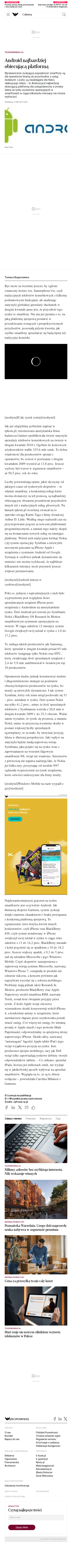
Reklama (9, 1455)
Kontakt (9, 1436)
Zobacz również (13, 1118)
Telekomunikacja (14, 52)
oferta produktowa (15, 1497)
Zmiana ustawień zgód (48, 1436)
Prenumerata (12, 1462)
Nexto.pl (40, 1462)
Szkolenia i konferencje (17, 1485)
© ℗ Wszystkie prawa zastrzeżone (23, 1098)
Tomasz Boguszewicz (17, 277)
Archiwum (10, 1465)
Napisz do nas (12, 1439)
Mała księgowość (45, 1465)
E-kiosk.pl (41, 1455)
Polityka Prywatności (47, 1432)
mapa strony (11, 1491)
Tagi (57, 1118)
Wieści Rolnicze (44, 1472)
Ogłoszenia (11, 1459)
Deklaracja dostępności (48, 1446)
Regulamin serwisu (46, 1439)
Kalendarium (42, 1491)
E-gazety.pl (42, 1459)
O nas (8, 1432)
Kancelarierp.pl (44, 1469)
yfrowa (27, 14)
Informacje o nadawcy (47, 1442)
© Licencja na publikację (18, 1095)
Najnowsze (46, 1118)
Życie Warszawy (44, 1475)
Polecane (31, 1118)
